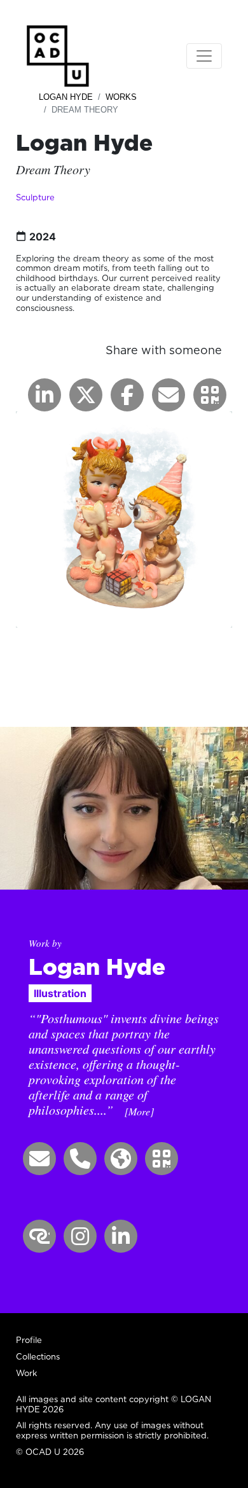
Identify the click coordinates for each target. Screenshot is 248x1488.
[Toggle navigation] (204, 56)
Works (121, 97)
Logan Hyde (66, 97)
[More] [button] (139, 1111)
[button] (209, 394)
